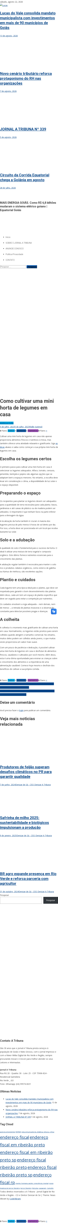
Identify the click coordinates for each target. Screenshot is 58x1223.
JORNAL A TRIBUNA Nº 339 (23, 129)
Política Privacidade (14, 254)
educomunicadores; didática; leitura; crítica (38, 1132)
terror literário (26, 1188)
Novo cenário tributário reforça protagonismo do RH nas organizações (26, 78)
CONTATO (10, 260)
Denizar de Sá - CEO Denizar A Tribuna (33, 784)
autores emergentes (7, 1132)
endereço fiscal (14, 1137)
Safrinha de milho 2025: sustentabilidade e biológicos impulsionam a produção (24, 823)
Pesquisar (4, 895)
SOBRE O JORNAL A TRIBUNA (19, 243)
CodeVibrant (15, 1198)
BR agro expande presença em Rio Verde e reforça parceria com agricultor (28, 879)
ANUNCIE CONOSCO (15, 248)
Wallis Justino (35, 426)
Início (8, 237)
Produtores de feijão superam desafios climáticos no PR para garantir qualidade (26, 772)
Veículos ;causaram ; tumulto (42, 1188)
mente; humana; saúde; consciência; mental (32, 1183)
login (21, 710)
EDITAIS (18, 1132)
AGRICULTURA (7, 423)
